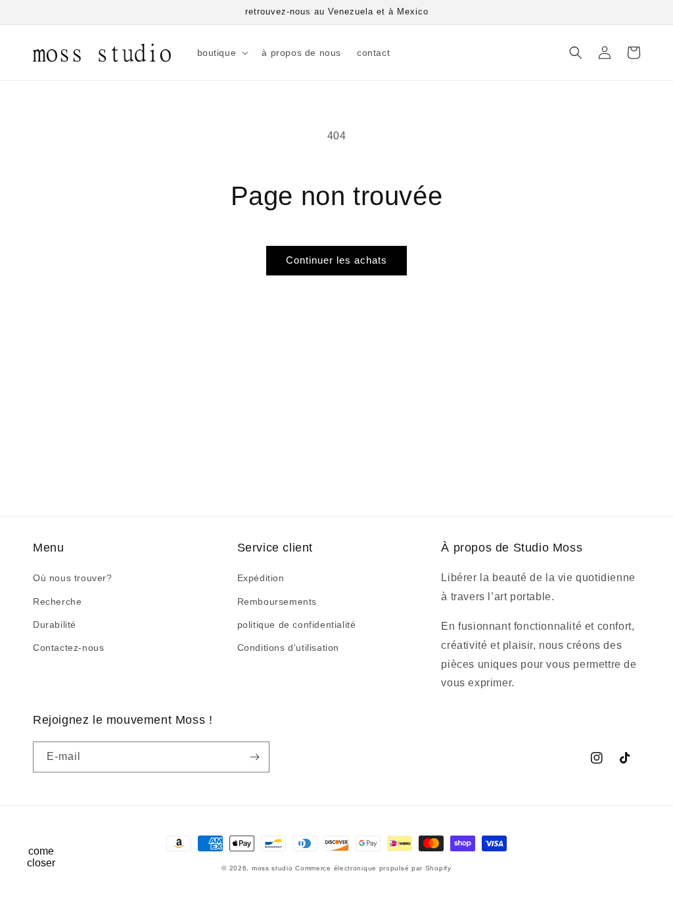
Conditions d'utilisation (288, 647)
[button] (221, 52)
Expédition (261, 578)
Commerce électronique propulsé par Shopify (373, 868)
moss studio (272, 868)
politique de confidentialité (296, 624)
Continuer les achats (336, 260)
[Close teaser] (70, 828)
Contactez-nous (68, 647)
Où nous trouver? (72, 578)
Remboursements (277, 601)
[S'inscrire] (254, 757)
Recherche (57, 601)
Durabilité (54, 624)
